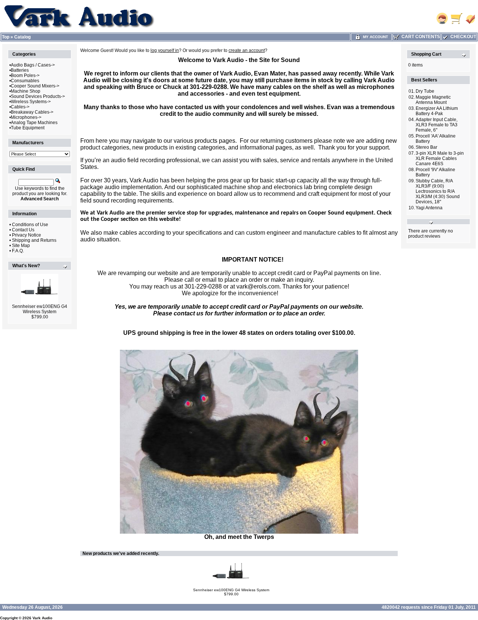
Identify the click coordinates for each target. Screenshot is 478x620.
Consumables (25, 80)
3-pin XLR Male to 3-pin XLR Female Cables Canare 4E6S (440, 158)
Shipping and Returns (34, 240)
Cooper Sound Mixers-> (35, 86)
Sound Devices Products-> (38, 96)
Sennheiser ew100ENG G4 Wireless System (39, 309)
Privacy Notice (26, 235)
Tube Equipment (27, 127)
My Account (374, 37)
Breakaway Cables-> (32, 112)
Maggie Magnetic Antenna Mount (433, 100)
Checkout (462, 36)
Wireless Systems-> (31, 101)
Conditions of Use (30, 224)
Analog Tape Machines (34, 122)
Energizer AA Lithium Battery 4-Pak (437, 111)
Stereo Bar (426, 147)
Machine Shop (25, 91)
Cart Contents (419, 36)
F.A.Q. (18, 250)
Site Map (21, 245)
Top (5, 37)
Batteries (20, 70)
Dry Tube (425, 91)
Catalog (22, 37)
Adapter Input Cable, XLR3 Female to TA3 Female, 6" (436, 125)
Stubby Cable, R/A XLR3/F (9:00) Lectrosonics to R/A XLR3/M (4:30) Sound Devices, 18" (438, 191)
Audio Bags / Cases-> (33, 65)
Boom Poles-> (25, 75)
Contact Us (23, 229)
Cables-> (20, 106)
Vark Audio (42, 618)
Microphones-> (26, 117)
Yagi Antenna (429, 207)
